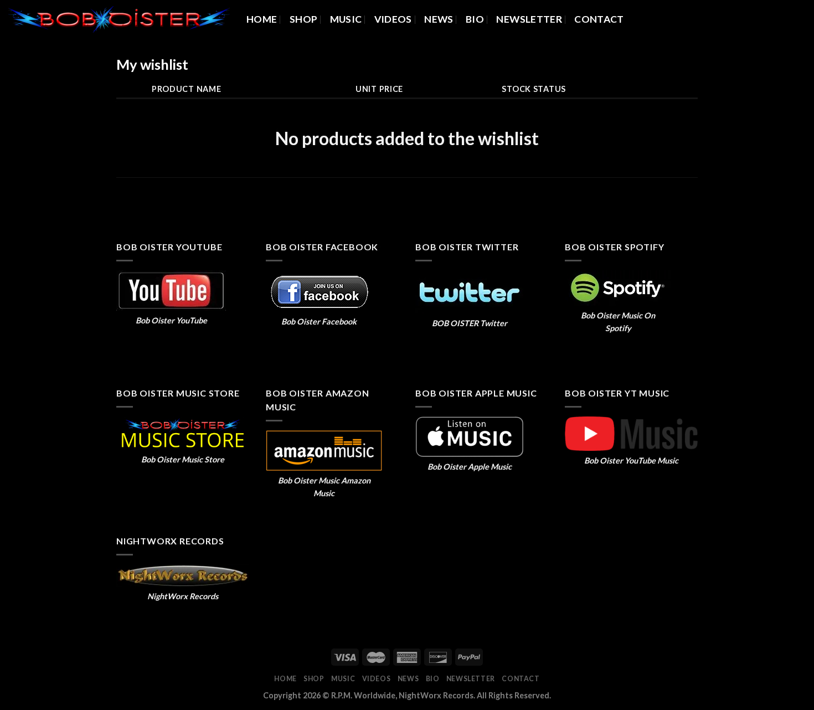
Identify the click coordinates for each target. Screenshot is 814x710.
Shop (303, 19)
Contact (599, 19)
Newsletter (529, 19)
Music (346, 19)
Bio (475, 19)
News (438, 19)
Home (261, 19)
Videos (393, 19)
